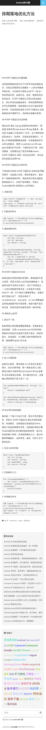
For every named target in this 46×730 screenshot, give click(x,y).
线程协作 (28, 694)
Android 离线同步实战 (12, 604)
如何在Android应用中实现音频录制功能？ (20, 608)
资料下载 (13, 699)
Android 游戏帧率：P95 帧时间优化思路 (20, 550)
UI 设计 (8, 669)
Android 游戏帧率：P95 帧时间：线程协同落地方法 (24, 562)
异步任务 (15, 679)
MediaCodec (19, 659)
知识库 (34, 688)
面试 (31, 699)
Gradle (8, 650)
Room (25, 664)
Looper (8, 659)
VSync (15, 669)
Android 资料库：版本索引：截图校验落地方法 (22, 571)
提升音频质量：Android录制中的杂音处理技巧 (22, 596)
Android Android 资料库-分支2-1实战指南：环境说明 (25, 600)
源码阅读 (27, 521)
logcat (20, 521)
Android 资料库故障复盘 (13, 554)
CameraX (20, 645)
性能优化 (21, 679)
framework (13, 521)
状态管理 (24, 688)
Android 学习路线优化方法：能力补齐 (19, 588)
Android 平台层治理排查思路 (15, 542)
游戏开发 (26, 683)
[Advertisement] (23, 51)
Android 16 (23, 640)
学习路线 (19, 673)
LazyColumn (22, 655)
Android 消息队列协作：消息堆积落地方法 (21, 575)
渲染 (17, 683)
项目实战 (12, 704)
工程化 (30, 673)
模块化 (11, 683)
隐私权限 (24, 699)
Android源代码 (29, 21)
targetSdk (35, 664)
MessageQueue (13, 664)
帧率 (37, 673)
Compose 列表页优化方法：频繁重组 (19, 621)
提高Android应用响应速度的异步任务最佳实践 (22, 592)
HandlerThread (21, 650)
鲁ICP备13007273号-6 (26, 727)
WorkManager (27, 669)
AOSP (6, 521)
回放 (11, 674)
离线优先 (18, 693)
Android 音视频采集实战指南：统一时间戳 (21, 546)
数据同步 (29, 679)
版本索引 (13, 688)
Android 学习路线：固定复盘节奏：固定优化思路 (23, 567)
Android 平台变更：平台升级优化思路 (19, 579)
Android (10, 640)
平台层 (8, 678)
